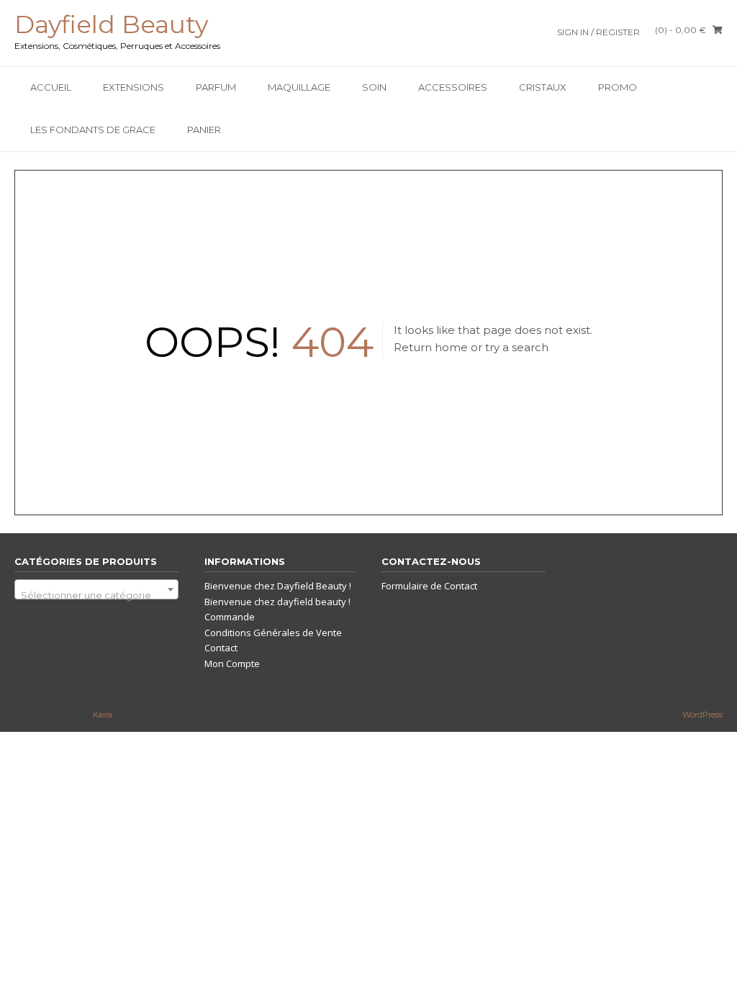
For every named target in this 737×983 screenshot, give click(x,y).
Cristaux (542, 87)
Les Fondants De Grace (92, 129)
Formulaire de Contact (429, 585)
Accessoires (452, 87)
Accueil (50, 87)
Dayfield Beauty (111, 24)
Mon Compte (232, 663)
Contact (221, 647)
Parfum (216, 87)
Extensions (133, 87)
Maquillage (299, 87)
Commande (229, 616)
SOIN (374, 87)
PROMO (617, 87)
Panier (204, 129)
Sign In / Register (598, 32)
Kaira (102, 715)
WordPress (702, 715)
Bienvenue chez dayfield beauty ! (277, 601)
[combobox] (96, 589)
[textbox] (96, 595)
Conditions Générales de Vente (273, 632)
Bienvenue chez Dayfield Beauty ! (277, 585)
